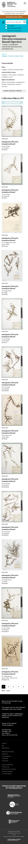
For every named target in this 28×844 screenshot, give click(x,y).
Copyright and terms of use (14, 833)
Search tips (10, 30)
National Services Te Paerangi (9, 769)
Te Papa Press (5, 760)
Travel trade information (7, 764)
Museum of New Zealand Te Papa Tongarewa (14, 836)
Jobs (3, 745)
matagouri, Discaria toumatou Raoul (12, 56)
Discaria (4, 54)
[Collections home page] (3, 22)
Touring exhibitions (6, 756)
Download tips (18, 30)
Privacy (14, 834)
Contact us (4, 743)
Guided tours (5, 754)
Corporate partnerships (7, 771)
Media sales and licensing (8, 751)
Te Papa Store (5, 758)
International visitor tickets (14, 17)
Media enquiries (5, 748)
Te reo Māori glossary (7, 773)
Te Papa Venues (5, 766)
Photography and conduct (14, 831)
